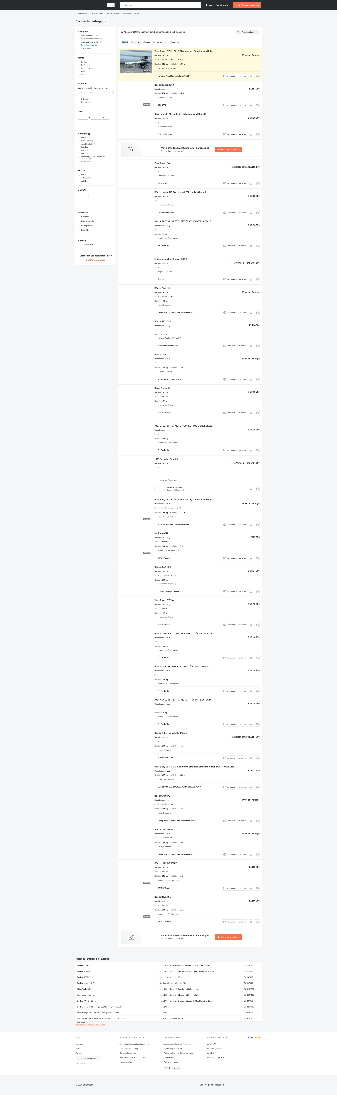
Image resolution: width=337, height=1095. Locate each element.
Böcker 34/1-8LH (162, 567)
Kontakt (79, 1053)
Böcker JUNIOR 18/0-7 (165, 863)
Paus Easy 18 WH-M (164, 600)
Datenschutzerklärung (129, 1048)
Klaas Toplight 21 (163, 388)
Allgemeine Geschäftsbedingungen (134, 1044)
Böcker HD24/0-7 (162, 897)
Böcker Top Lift (162, 288)
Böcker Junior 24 (163, 796)
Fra (83, 1063)
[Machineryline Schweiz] (89, 5)
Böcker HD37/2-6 (162, 321)
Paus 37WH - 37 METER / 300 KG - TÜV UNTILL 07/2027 (181, 666)
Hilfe (77, 1048)
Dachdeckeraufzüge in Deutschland (90, 1025)
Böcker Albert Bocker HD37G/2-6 (170, 733)
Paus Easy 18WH (163, 163)
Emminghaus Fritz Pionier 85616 (170, 259)
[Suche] (122, 5)
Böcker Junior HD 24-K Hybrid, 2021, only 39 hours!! (180, 192)
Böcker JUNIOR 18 (163, 829)
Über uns (79, 1044)
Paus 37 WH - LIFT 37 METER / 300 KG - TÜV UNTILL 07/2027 (184, 633)
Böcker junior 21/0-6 (164, 85)
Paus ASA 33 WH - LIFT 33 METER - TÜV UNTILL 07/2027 (182, 221)
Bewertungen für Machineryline (132, 1057)
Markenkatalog (126, 1062)
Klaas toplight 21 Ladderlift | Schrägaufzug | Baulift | (180, 114)
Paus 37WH (160, 354)
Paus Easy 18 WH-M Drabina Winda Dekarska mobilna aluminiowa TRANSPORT (194, 767)
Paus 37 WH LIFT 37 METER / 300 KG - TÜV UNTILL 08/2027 (184, 426)
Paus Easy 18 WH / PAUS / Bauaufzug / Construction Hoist (183, 51)
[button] (251, 76)
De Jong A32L (161, 533)
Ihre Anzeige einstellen (228, 149)
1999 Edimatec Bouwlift (166, 459)
